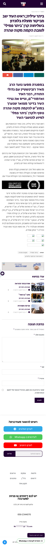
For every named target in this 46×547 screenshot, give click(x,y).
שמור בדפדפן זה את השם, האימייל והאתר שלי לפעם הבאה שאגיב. (25, 391)
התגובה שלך (39, 334)
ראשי (42, 12)
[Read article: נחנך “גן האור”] (37, 298)
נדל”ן (23, 478)
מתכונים (13, 478)
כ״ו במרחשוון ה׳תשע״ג (36, 36)
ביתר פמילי (34, 252)
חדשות (33, 473)
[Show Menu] (41, 4)
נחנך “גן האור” (24, 295)
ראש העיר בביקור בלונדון (33, 256)
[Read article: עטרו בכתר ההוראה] (37, 286)
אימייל (41, 378)
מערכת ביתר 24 (24, 287)
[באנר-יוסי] (23, 184)
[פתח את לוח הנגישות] (5, 542)
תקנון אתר (23, 483)
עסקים (23, 473)
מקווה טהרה (23, 252)
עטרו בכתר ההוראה (22, 284)
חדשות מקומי (35, 12)
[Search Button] (4, 4)
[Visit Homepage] (23, 3)
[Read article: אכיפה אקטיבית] (37, 309)
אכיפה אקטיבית (24, 306)
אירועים (13, 473)
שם (42, 367)
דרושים (33, 478)
